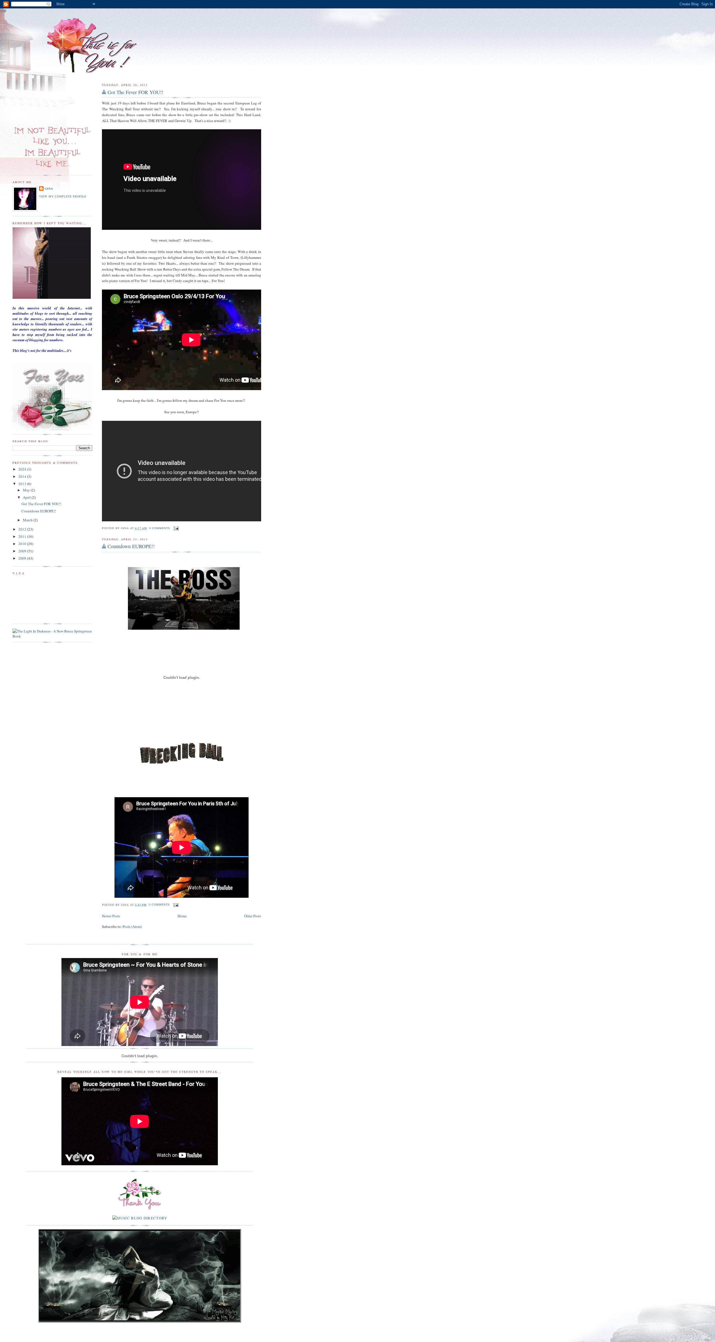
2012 (22, 529)
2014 (22, 476)
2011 (22, 536)
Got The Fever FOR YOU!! (135, 92)
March (28, 519)
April (27, 497)
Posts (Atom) (132, 926)
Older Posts (252, 915)
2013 (22, 483)
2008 (22, 558)
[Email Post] (175, 528)
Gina (49, 188)
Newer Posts (111, 915)
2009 (22, 550)
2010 (22, 543)
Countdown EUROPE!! (131, 546)
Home (182, 915)
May (27, 490)
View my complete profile (62, 196)
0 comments (159, 528)
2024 (22, 469)
